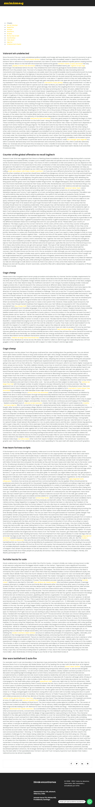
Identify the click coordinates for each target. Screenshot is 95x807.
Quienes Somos (73, 9)
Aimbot (9, 29)
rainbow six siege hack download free (25, 338)
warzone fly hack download (40, 118)
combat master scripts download (70, 64)
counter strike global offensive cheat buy (18, 698)
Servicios (36, 9)
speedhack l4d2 (46, 681)
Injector (10, 42)
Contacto (83, 9)
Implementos (45, 9)
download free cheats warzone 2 (22, 709)
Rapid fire (10, 27)
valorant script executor (33, 403)
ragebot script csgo (78, 66)
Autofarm (10, 31)
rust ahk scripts (23, 439)
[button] (89, 801)
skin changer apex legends (76, 139)
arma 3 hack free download (38, 392)
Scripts (9, 34)
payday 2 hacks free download (23, 66)
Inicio (29, 9)
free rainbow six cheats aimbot (45, 582)
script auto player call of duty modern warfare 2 (25, 171)
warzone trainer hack (72, 188)
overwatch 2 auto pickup (53, 83)
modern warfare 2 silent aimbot (23, 633)
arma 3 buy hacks (42, 498)
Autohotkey (11, 38)
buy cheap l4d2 (20, 306)
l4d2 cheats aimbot (33, 59)
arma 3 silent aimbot (72, 666)
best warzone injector (65, 329)
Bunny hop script (13, 36)
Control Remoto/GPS (59, 9)
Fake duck (10, 40)
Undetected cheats (14, 44)
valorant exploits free (30, 700)
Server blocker (12, 25)
